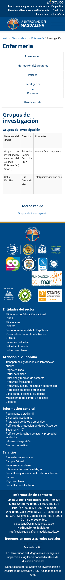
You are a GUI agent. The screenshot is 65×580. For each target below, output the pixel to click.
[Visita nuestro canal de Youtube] (40, 544)
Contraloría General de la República (27, 330)
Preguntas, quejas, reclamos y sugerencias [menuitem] (32, 385)
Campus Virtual (15, 461)
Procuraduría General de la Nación (26, 334)
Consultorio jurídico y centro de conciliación (32, 473)
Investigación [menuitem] (33, 84)
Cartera (10, 477)
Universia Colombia (17, 342)
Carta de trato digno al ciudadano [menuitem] (25, 393)
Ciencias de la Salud (22, 38)
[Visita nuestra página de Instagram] (35, 544)
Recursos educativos (18, 465)
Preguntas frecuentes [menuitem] (19, 381)
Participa (58, 10)
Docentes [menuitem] (32, 93)
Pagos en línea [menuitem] (15, 370)
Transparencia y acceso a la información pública (35, 6)
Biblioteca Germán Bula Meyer (24, 469)
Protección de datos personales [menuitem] (25, 389)
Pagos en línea (15, 481)
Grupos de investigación (32, 213)
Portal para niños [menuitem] (16, 374)
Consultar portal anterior (20, 485)
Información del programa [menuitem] (32, 65)
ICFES (9, 318)
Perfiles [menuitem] (32, 74)
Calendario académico (19, 417)
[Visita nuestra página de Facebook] (25, 544)
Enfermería (37, 38)
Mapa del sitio (32, 547)
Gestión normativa (17, 445)
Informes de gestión (18, 441)
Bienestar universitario (19, 457)
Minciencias (13, 322)
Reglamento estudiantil (20, 413)
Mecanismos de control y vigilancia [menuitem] (27, 397)
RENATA (11, 338)
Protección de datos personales (25, 421)
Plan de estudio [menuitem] (33, 102)
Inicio (5, 38)
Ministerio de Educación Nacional (26, 314)
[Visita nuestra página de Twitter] (30, 544)
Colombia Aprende (17, 346)
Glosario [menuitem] (11, 401)
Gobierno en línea (16, 350)
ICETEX (10, 326)
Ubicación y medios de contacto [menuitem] (25, 378)
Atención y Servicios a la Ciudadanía (28, 10)
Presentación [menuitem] (32, 56)
